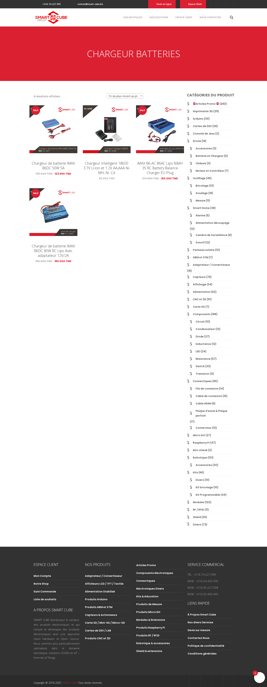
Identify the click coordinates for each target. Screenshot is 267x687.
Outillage (199, 178)
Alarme (200, 215)
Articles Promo (206, 104)
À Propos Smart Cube (202, 614)
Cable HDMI (203, 403)
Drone (197, 141)
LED (198, 351)
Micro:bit (199, 435)
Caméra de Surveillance (211, 235)
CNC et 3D (199, 299)
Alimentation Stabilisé (100, 591)
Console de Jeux (204, 133)
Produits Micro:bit (148, 612)
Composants (202, 314)
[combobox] (125, 95)
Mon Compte (42, 576)
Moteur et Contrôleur (210, 171)
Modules (198, 502)
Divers (200, 480)
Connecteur (204, 428)
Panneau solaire (204, 250)
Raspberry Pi (201, 443)
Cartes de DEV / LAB (98, 630)
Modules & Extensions (150, 620)
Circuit (200, 321)
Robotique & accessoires (153, 643)
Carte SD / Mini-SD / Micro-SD (105, 623)
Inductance (203, 344)
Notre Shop (41, 584)
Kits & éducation (147, 596)
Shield (197, 517)
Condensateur (205, 329)
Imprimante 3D (203, 111)
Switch (200, 366)
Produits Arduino (96, 599)
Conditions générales (202, 653)
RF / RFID (198, 509)
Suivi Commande (45, 591)
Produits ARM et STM (98, 607)
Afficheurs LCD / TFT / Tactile (104, 584)
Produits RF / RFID (147, 635)
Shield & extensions (149, 651)
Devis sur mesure (199, 630)
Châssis (201, 163)
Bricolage (202, 185)
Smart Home (201, 208)
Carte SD (199, 307)
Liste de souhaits (45, 599)
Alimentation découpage (212, 223)
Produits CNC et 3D (97, 638)
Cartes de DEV (202, 126)
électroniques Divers (150, 588)
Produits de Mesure (149, 604)
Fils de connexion (207, 388)
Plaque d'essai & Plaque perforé (211, 413)
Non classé (200, 450)
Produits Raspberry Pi (150, 627)
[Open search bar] (231, 17)
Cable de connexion (209, 396)
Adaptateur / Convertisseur (211, 265)
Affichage (199, 284)
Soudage (202, 193)
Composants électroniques (154, 573)
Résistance (203, 359)
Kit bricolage (204, 487)
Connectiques (202, 381)
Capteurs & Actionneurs (101, 615)
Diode (200, 336)
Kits (195, 472)
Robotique (200, 457)
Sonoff (200, 242)
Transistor (203, 374)
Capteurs (199, 277)
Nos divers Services (200, 622)
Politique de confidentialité (206, 646)
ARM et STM (200, 257)
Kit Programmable (208, 495)
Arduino (198, 119)
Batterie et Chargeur (209, 156)
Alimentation (202, 292)
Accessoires (204, 148)
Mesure (200, 200)
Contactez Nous (198, 638)
